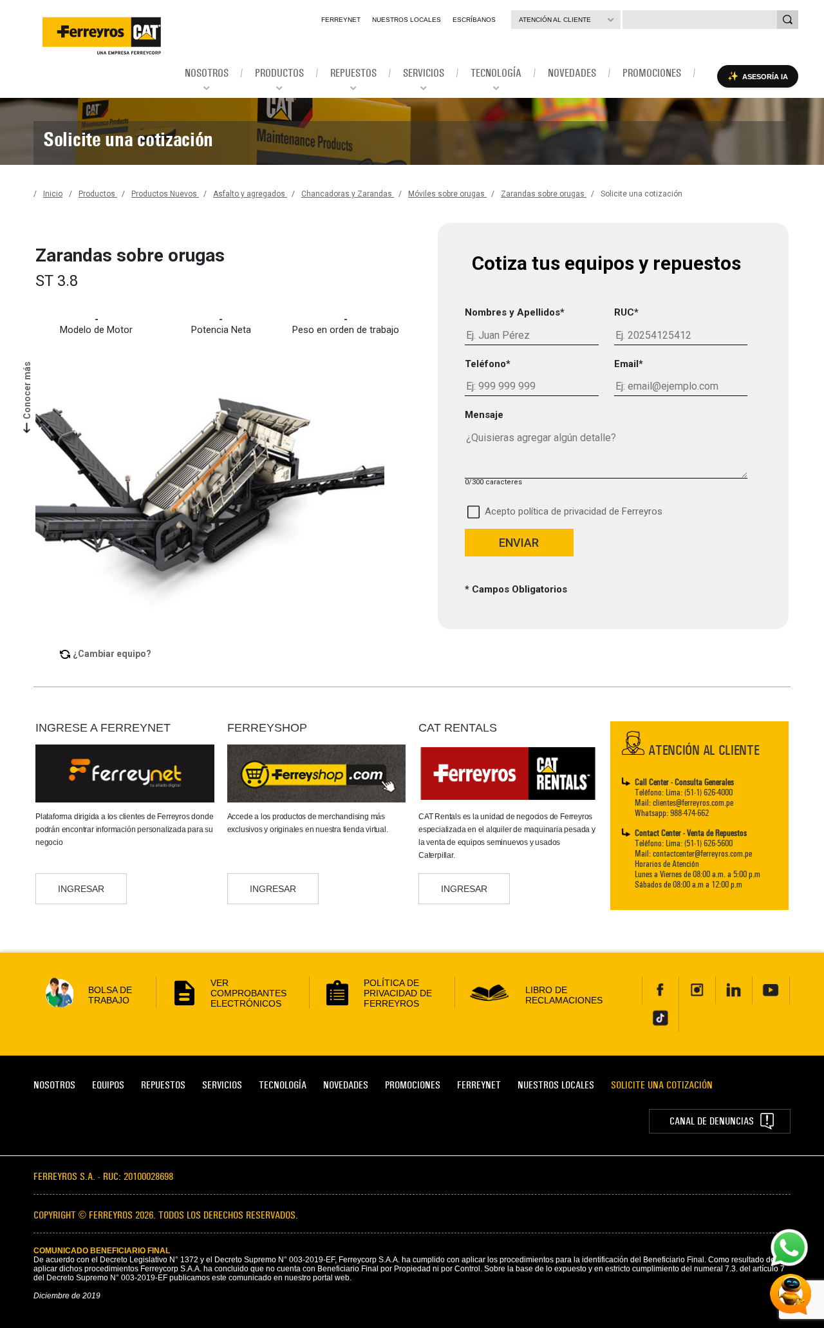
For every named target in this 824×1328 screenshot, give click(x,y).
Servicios (222, 1085)
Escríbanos (474, 19)
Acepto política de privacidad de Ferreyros (573, 511)
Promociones (412, 1085)
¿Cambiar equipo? (112, 654)
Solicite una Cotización (662, 1085)
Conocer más (27, 390)
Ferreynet (340, 19)
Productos (98, 193)
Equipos (108, 1085)
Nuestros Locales (406, 19)
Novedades (345, 1085)
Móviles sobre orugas (447, 193)
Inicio (52, 193)
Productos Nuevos (165, 193)
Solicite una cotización (641, 193)
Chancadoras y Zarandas (347, 193)
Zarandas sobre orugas (543, 193)
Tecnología (282, 1085)
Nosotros (54, 1085)
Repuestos (163, 1085)
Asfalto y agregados (250, 193)
